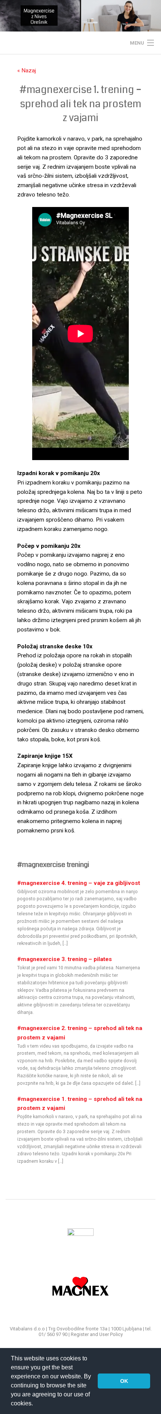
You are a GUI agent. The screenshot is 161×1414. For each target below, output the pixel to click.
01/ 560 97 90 (53, 1334)
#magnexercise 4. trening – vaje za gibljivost (78, 883)
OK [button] (124, 1381)
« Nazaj (26, 70)
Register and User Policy (97, 1334)
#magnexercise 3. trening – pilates (64, 959)
